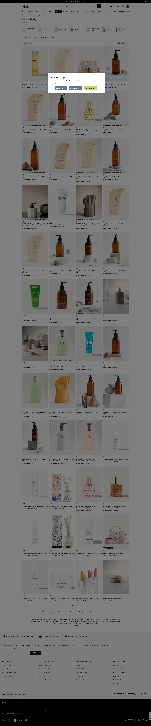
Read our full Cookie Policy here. (83, 83)
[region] (76, 83)
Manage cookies (61, 88)
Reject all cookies (75, 88)
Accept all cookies (90, 88)
